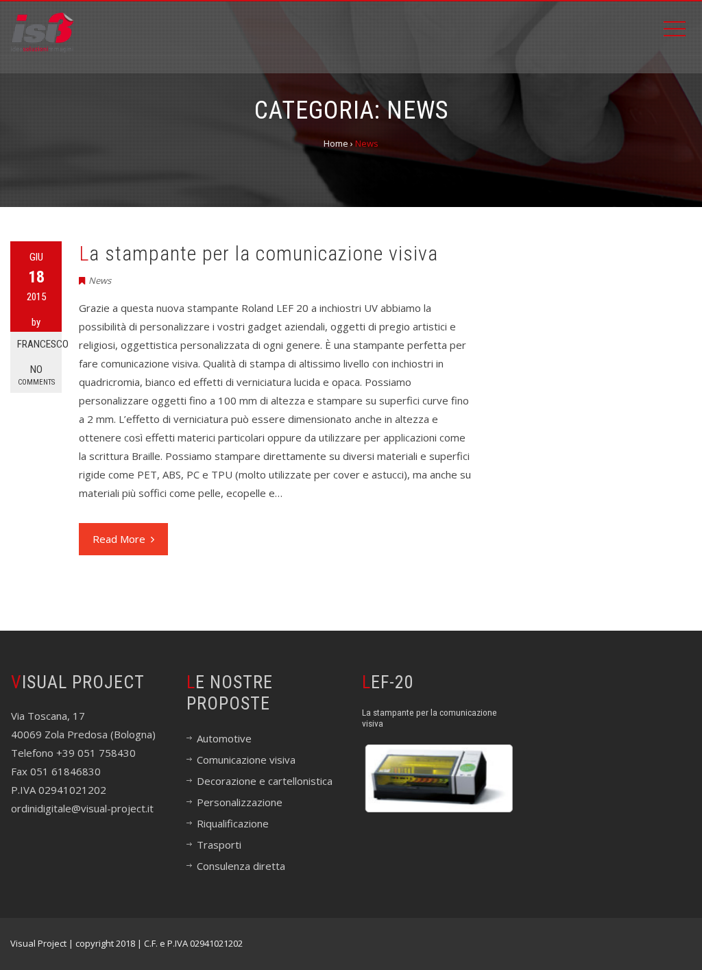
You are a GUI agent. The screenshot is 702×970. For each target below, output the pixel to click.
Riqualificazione (233, 823)
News (99, 280)
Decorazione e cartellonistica (264, 781)
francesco (39, 344)
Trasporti (219, 844)
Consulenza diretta (241, 866)
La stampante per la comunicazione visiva (258, 253)
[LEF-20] (439, 778)
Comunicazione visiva (246, 759)
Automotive (224, 738)
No (36, 375)
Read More (119, 539)
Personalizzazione (239, 802)
